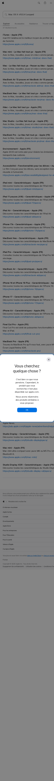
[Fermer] (48, 359)
